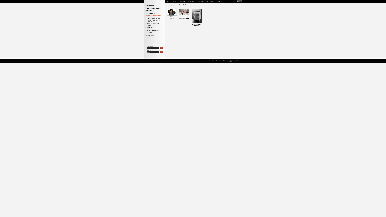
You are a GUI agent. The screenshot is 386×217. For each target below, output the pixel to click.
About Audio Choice (228, 60)
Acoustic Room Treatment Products (184, 17)
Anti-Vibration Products (153, 18)
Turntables (149, 10)
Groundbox (149, 32)
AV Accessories (150, 13)
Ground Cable (150, 35)
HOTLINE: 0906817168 (214, 60)
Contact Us (238, 60)
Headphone (149, 27)
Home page (169, 5)
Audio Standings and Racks (196, 25)
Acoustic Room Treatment (153, 15)
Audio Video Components (153, 8)
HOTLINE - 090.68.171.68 (153, 30)
